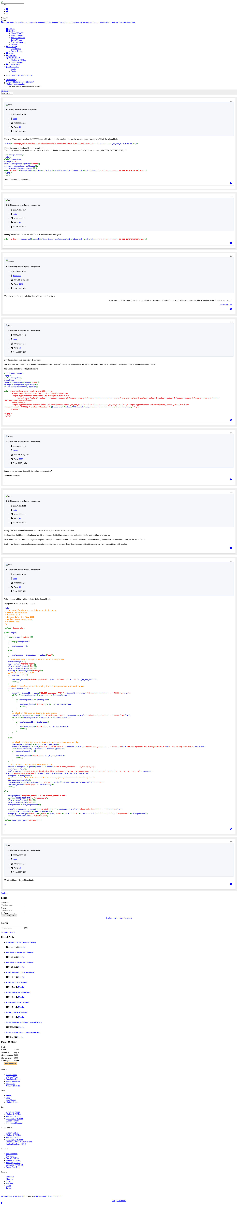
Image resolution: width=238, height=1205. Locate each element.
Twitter (9, 1188)
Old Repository (17, 62)
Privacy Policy (18, 1196)
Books (8, 1095)
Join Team (10, 1156)
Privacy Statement (18, 42)
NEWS (11, 53)
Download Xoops (13, 1112)
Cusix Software (226, 305)
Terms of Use (6, 1196)
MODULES (13, 58)
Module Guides (12, 1102)
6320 (21, 284)
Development (77, 22)
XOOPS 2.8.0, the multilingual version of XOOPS (24, 1022)
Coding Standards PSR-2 (16, 1144)
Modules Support (51, 22)
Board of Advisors (13, 1079)
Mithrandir (17, 276)
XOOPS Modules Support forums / (20, 82)
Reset (14, 916)
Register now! (111, 918)
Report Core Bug (12, 1167)
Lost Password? (125, 918)
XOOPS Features (18, 38)
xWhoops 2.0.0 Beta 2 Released (18, 1002)
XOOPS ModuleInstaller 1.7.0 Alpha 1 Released (23, 1032)
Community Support (36, 22)
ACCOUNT (13, 67)
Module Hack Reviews (109, 22)
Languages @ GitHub (14, 1119)
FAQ (8, 1098)
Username (5, 903)
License (14, 44)
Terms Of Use (16, 40)
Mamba (22, 947)
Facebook (10, 1177)
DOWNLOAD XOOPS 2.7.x (20, 75)
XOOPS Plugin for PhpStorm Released (20, 972)
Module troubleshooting (15, 84)
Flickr (8, 1181)
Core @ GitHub (12, 1133)
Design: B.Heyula (119, 1201)
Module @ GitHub (18, 60)
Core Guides (11, 1100)
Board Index (16, 49)
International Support (91, 22)
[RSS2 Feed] (55, 1196)
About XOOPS (17, 33)
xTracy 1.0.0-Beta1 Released (17, 1012)
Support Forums (12, 1121)
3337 (21, 459)
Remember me (9, 913)
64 (20, 127)
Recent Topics (16, 51)
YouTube (9, 1183)
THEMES (12, 55)
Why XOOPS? (17, 35)
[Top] (231, 183)
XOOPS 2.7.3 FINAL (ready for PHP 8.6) (21, 942)
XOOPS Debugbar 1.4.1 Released (18, 992)
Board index (11, 80)
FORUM (12, 47)
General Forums (21, 22)
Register (14, 71)
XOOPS (11, 31)
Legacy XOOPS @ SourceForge (19, 1142)
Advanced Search (8, 932)
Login (13, 69)
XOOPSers (10, 1084)
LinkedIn (9, 1179)
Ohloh (8, 1186)
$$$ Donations (11, 1154)
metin (15, 119)
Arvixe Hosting (40, 1196)
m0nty (15, 450)
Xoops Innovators (13, 1081)
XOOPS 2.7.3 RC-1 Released (17, 982)
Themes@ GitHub (13, 1116)
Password (5, 908)
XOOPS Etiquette (13, 1086)
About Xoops (11, 1075)
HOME (11, 29)
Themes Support (64, 22)
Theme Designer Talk (126, 22)
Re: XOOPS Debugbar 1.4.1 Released (20, 952)
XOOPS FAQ (14, 64)
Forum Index (8, 22)
